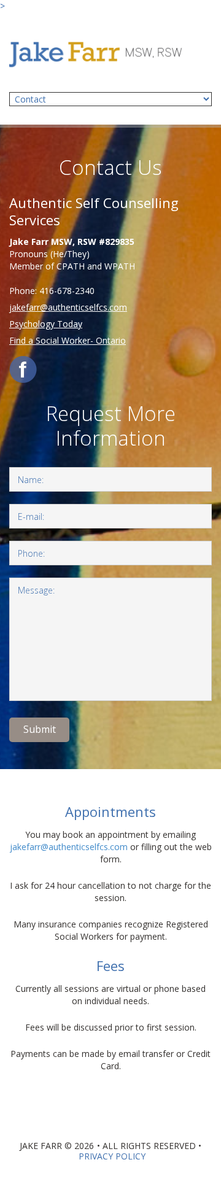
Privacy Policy (112, 1156)
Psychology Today (45, 324)
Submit (39, 729)
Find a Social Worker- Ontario (67, 340)
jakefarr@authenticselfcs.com (68, 307)
